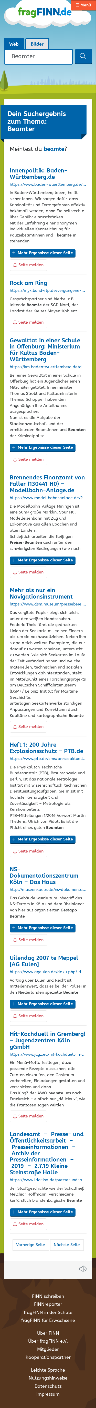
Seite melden (31, 265)
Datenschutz (48, 1386)
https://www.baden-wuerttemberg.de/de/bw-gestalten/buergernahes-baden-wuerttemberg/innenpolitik (48, 185)
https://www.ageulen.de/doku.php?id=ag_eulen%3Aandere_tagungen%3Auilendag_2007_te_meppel (48, 972)
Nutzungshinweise (48, 1378)
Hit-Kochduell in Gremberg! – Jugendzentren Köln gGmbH (48, 1041)
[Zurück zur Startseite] (48, 19)
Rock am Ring (28, 283)
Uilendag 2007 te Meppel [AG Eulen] (44, 961)
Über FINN (48, 1333)
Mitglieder (48, 1349)
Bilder (37, 44)
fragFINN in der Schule (48, 1312)
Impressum (48, 1394)
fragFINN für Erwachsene (48, 1320)
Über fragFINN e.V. (48, 1341)
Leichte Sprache (48, 1370)
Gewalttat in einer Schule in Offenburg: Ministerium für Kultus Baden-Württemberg (45, 350)
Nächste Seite (67, 1245)
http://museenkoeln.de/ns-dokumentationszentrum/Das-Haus (48, 890)
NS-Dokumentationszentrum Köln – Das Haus (44, 876)
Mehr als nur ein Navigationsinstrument (41, 593)
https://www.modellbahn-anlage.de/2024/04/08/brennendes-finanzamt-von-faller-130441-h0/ (48, 498)
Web (14, 44)
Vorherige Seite (30, 1245)
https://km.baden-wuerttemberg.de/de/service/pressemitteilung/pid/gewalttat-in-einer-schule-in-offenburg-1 (48, 367)
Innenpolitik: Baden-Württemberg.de (38, 174)
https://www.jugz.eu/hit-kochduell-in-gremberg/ (48, 1055)
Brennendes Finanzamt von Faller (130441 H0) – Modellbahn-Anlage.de (47, 484)
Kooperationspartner (48, 1357)
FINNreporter (48, 1304)
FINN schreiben (48, 1296)
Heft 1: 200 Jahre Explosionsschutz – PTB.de (46, 748)
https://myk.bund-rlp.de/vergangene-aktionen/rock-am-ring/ (48, 291)
